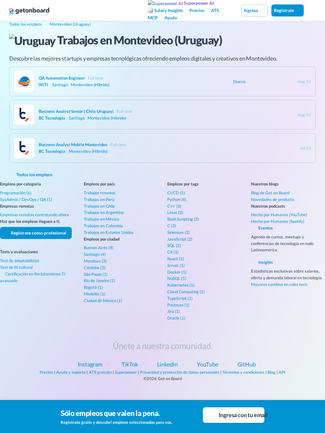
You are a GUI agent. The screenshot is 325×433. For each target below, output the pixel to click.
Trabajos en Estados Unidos (109, 232)
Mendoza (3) (95, 260)
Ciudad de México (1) (103, 300)
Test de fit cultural (16, 267)
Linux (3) (175, 212)
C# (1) (173, 252)
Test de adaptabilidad (19, 260)
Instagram (90, 364)
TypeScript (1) (180, 298)
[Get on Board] (29, 11)
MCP (153, 17)
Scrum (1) (176, 265)
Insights (265, 262)
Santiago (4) (95, 254)
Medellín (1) (94, 293)
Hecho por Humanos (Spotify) (277, 221)
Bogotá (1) (93, 287)
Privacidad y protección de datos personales (179, 372)
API (282, 372)
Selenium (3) (178, 232)
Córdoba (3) (94, 267)
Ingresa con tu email (241, 414)
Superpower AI (198, 3)
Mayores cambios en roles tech (279, 284)
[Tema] (310, 10)
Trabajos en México (101, 219)
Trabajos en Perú (99, 199)
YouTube (207, 364)
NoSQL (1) (176, 278)
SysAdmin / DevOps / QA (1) (26, 199)
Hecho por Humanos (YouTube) (279, 214)
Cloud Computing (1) (186, 291)
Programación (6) (15, 192)
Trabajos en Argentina (104, 212)
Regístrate (284, 10)
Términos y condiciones (243, 372)
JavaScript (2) (179, 239)
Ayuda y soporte (71, 372)
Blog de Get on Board (270, 192)
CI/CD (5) (176, 192)
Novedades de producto (272, 199)
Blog (271, 372)
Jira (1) (173, 311)
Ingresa (251, 10)
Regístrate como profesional (38, 233)
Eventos (265, 227)
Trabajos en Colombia (103, 225)
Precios (196, 10)
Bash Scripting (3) (183, 219)
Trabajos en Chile (99, 206)
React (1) (175, 258)
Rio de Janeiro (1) (99, 280)
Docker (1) (177, 272)
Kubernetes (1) (181, 285)
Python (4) (176, 199)
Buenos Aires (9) (99, 247)
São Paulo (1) (96, 274)
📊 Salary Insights (165, 10)
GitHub (246, 364)
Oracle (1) (176, 317)
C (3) (171, 225)
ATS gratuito (100, 372)
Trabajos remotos (100, 192)
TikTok (130, 364)
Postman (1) (178, 304)
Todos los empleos (34, 174)
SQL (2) (174, 245)
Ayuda (170, 17)
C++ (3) (174, 206)
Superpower (126, 372)
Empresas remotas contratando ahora (34, 214)
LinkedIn (167, 364)
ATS (215, 10)
